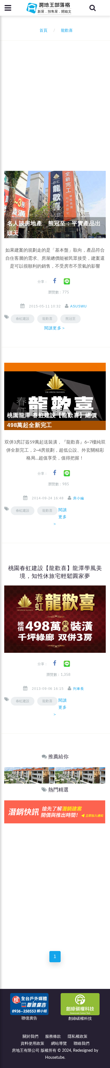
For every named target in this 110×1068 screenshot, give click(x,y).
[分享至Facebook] (54, 281)
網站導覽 (59, 1044)
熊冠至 (70, 319)
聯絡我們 (81, 1044)
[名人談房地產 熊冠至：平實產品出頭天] (55, 204)
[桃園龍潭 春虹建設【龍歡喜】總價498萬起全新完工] (55, 396)
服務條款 (53, 1037)
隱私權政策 (77, 1037)
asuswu (78, 306)
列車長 (78, 689)
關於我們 (30, 1037)
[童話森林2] (29, 775)
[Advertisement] (55, 98)
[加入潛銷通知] (54, 812)
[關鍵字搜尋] (92, 8)
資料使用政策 (32, 1044)
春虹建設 (22, 319)
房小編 (78, 498)
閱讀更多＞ (55, 328)
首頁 (42, 31)
